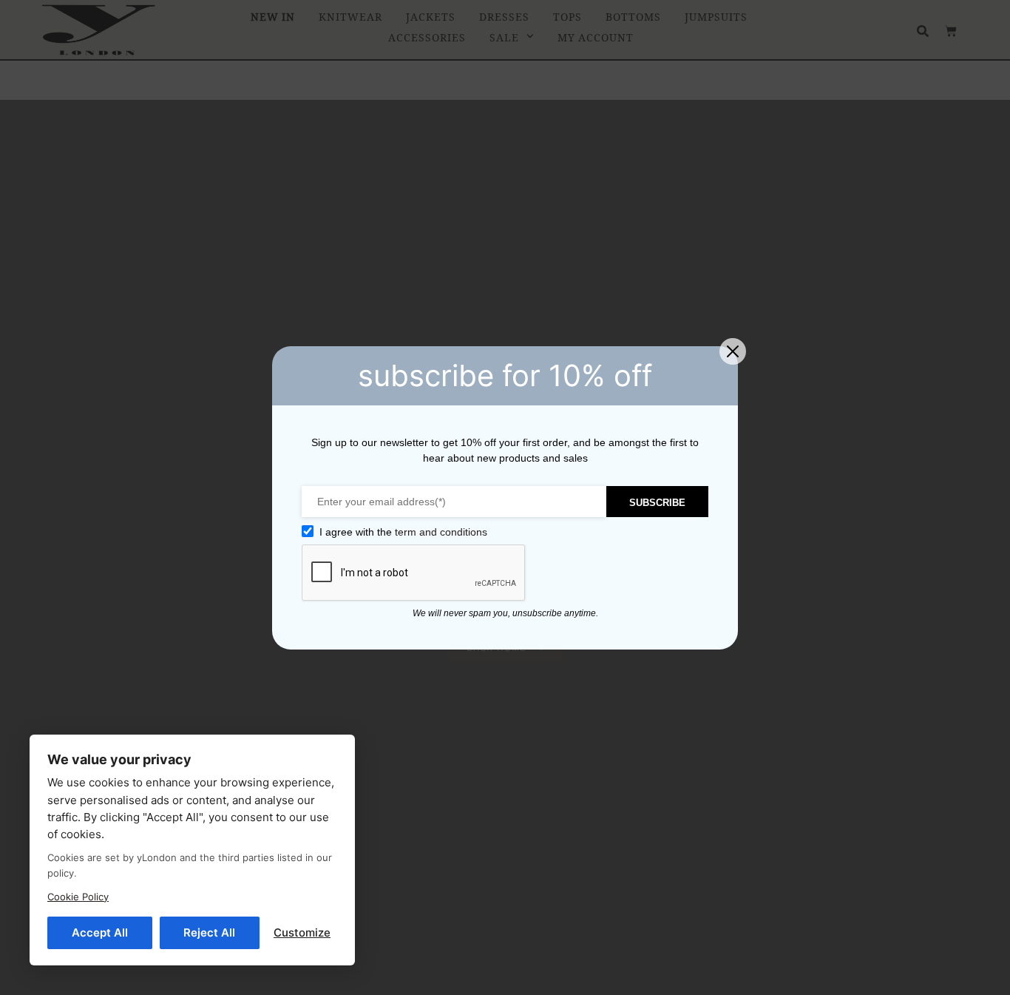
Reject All (209, 932)
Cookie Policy (78, 897)
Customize (302, 932)
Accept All (100, 932)
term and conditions (441, 532)
